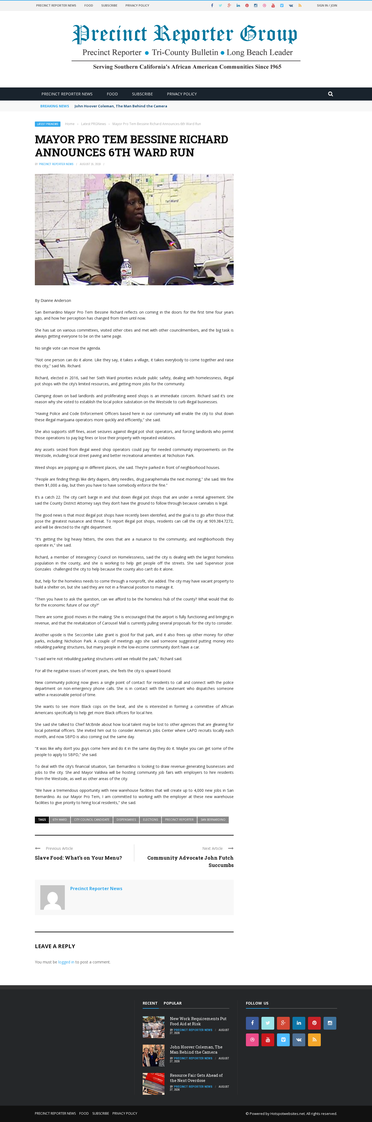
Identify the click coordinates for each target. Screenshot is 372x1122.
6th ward (60, 819)
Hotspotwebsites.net (287, 1113)
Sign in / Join (327, 5)
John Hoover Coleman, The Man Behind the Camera (121, 106)
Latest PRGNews (47, 124)
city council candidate (91, 819)
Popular (173, 1003)
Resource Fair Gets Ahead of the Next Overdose (196, 1078)
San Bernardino (213, 819)
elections (150, 819)
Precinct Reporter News (56, 5)
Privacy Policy (137, 5)
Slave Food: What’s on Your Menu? (78, 857)
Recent (150, 1003)
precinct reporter (179, 819)
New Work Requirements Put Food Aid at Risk (198, 1021)
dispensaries (126, 819)
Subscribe (109, 5)
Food (88, 5)
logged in (66, 962)
